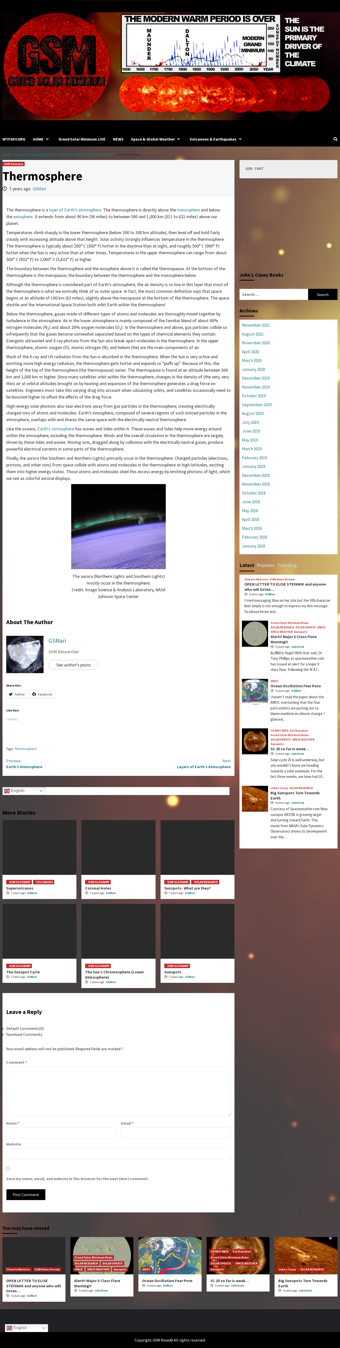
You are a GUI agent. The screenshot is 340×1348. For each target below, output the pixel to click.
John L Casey (279, 788)
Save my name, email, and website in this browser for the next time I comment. (77, 1178)
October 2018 (254, 493)
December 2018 (256, 475)
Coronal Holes (98, 888)
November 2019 (256, 387)
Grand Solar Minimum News (290, 622)
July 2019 (250, 422)
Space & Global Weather (153, 139)
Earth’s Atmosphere (24, 763)
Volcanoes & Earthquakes (213, 139)
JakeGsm (297, 647)
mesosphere (188, 210)
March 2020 (252, 360)
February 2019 (254, 457)
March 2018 (252, 528)
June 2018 (251, 501)
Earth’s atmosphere (55, 429)
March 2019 (252, 448)
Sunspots (172, 971)
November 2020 (256, 343)
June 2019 (251, 431)
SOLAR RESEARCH (206, 882)
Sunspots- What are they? (187, 888)
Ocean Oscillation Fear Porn (296, 685)
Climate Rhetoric (256, 579)
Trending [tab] (287, 565)
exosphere (23, 216)
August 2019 (253, 413)
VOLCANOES (44, 882)
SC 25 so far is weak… (290, 748)
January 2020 (253, 369)
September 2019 (257, 404)
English (17, 791)
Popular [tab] (266, 565)
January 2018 (253, 546)
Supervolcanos (19, 888)
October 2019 (254, 396)
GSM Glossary (13, 164)
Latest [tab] (246, 565)
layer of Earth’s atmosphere (75, 210)
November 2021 (256, 325)
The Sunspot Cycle (23, 971)
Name (12, 1123)
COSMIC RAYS (279, 730)
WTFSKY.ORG (13, 139)
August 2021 (253, 334)
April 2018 (250, 519)
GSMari (39, 189)
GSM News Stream (282, 579)
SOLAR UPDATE (305, 627)
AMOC (275, 681)
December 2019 (256, 378)
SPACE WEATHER (282, 631)
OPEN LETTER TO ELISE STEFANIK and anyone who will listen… (33, 1286)
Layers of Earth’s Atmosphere (204, 763)
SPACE (321, 627)
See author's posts (73, 665)
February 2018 (254, 537)
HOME (38, 139)
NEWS (118, 139)
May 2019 (250, 440)
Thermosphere (26, 749)
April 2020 (250, 351)
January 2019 (253, 466)
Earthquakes (299, 730)
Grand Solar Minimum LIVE (82, 139)
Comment (16, 1062)
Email (127, 1123)
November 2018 (256, 484)
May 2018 (250, 510)
